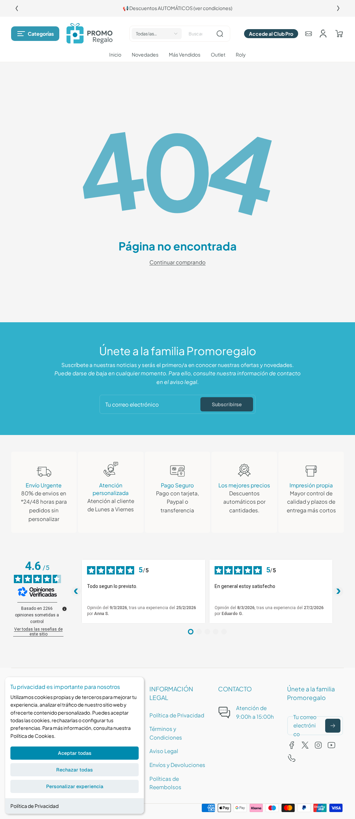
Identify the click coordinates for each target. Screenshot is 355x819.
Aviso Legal (163, 751)
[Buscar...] (219, 33)
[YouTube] (331, 745)
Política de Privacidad (34, 806)
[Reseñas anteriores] (76, 591)
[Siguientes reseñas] (338, 591)
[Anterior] (16, 8)
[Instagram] (318, 745)
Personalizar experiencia (74, 786)
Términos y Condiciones (165, 733)
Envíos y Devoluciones (177, 764)
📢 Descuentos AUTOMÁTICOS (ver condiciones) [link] (177, 8)
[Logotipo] (89, 33)
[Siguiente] (338, 8)
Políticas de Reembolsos (165, 783)
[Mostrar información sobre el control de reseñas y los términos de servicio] (64, 609)
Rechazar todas (74, 770)
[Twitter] (305, 745)
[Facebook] (292, 745)
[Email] (308, 33)
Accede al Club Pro (271, 34)
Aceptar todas (75, 753)
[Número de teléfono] (292, 758)
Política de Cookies (32, 736)
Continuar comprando (177, 262)
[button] (35, 33)
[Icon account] (323, 33)
